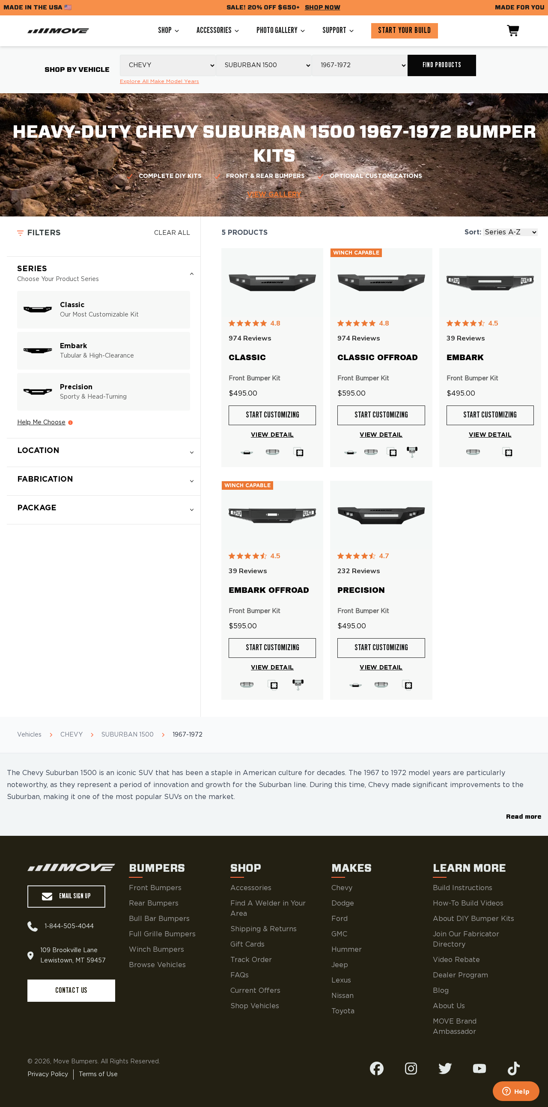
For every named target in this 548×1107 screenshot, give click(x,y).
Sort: (473, 232)
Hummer (346, 949)
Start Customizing (272, 415)
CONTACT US (71, 990)
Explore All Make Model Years (159, 81)
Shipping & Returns (263, 929)
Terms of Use (98, 1074)
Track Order (251, 959)
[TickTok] (514, 1068)
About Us (449, 1006)
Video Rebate (456, 959)
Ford (339, 918)
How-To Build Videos (468, 903)
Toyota (342, 1011)
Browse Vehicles (157, 965)
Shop (165, 31)
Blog (441, 990)
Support (334, 31)
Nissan (342, 995)
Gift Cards (247, 944)
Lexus (341, 980)
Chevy (341, 888)
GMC (339, 934)
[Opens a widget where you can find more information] (515, 1092)
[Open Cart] (514, 31)
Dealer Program (460, 975)
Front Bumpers (155, 888)
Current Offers (255, 990)
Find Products (442, 65)
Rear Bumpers (154, 903)
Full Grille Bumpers (162, 934)
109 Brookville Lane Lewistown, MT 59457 (73, 955)
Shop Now (322, 7)
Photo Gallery (277, 31)
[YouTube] (479, 1068)
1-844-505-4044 (69, 926)
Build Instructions (462, 888)
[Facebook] (377, 1068)
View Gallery (274, 194)
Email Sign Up (75, 896)
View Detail (272, 435)
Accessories (214, 31)
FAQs (239, 975)
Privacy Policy (47, 1074)
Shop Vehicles (254, 1006)
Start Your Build (404, 31)
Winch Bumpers (156, 949)
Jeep (339, 965)
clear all (172, 233)
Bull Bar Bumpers (159, 918)
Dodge (342, 903)
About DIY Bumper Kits (473, 918)
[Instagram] (411, 1068)
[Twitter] (445, 1068)
